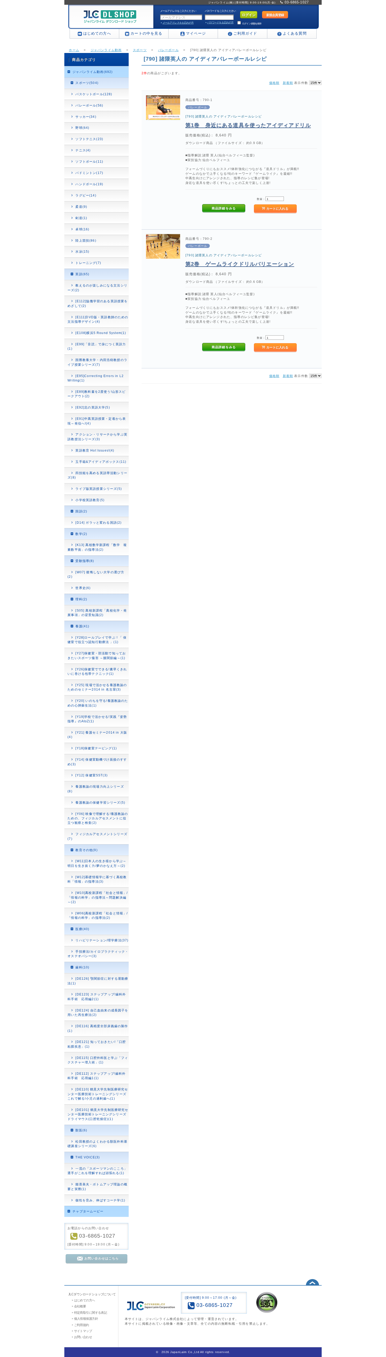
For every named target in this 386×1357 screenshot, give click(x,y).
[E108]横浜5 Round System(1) (100, 333)
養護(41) (82, 626)
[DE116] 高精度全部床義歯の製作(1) (97, 1028)
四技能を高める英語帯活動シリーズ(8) (97, 475)
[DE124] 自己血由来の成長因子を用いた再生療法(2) (97, 1012)
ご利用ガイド (245, 33)
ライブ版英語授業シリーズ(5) (98, 488)
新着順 (288, 82)
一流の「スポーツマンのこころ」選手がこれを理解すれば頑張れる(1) (97, 1171)
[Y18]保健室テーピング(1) (96, 748)
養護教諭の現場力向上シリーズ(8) (95, 789)
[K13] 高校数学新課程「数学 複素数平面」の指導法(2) (97, 547)
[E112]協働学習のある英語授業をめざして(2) (97, 303)
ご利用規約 (81, 1325)
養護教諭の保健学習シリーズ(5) (100, 802)
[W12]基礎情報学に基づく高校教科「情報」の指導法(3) (97, 879)
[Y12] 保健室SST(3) (91, 775)
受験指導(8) (84, 561)
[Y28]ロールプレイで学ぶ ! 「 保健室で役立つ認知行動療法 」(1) (97, 640)
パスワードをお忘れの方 (220, 22)
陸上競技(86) (85, 240)
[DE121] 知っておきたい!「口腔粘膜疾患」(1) (96, 1044)
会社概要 (80, 1306)
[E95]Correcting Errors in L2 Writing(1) (95, 378)
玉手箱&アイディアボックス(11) (100, 461)
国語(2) (81, 511)
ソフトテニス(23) (89, 139)
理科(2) (81, 599)
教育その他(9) (86, 850)
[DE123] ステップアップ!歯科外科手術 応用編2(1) (96, 996)
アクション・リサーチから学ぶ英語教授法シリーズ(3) (97, 437)
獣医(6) (81, 1130)
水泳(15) (82, 251)
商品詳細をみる (224, 208)
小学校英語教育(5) (90, 500)
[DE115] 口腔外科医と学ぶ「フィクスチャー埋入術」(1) (97, 1060)
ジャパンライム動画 (106, 50)
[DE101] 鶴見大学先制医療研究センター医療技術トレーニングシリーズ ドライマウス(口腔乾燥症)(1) (97, 1114)
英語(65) (82, 274)
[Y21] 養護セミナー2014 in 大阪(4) (97, 735)
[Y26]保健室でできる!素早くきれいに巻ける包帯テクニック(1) (97, 671)
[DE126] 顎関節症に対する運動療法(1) (97, 981)
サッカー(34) (85, 116)
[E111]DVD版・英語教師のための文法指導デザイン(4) (97, 319)
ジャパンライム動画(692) (92, 71)
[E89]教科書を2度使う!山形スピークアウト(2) (96, 394)
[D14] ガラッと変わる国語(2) (98, 522)
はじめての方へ (97, 33)
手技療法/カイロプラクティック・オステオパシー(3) (97, 954)
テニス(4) (83, 150)
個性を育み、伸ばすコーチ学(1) (100, 1200)
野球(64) (82, 127)
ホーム (74, 50)
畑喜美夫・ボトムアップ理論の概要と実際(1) (97, 1186)
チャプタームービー (87, 1211)
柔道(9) (81, 206)
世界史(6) (83, 588)
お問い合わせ (83, 1337)
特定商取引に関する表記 (90, 1312)
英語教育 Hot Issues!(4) (94, 450)
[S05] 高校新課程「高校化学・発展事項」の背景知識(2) (97, 613)
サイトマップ (83, 1331)
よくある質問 (295, 33)
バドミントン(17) (89, 172)
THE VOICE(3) (87, 1157)
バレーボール (168, 50)
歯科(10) (82, 967)
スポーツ (140, 50)
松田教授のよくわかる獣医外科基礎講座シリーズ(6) (97, 1144)
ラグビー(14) (85, 195)
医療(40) (82, 929)
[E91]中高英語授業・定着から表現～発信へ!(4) (96, 421)
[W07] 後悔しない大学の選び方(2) (95, 574)
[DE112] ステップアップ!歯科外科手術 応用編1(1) (96, 1076)
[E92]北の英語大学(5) (92, 407)
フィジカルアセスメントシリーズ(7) (97, 836)
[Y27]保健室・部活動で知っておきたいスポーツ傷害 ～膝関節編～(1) (96, 655)
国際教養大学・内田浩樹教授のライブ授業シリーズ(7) (97, 362)
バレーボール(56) (89, 105)
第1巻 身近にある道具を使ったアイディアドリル (248, 125)
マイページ (196, 33)
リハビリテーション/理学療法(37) (101, 940)
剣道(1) (81, 218)
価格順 (274, 82)
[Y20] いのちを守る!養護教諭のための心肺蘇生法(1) (97, 703)
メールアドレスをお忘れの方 (178, 22)
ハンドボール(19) (89, 184)
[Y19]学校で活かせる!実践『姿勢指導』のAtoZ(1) (97, 719)
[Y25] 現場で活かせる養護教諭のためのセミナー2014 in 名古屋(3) (97, 687)
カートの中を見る (146, 33)
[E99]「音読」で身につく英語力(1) (96, 346)
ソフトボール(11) (89, 161)
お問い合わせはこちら (101, 1258)
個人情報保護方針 (86, 1318)
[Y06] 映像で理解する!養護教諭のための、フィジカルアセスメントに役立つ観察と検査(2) (97, 818)
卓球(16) (82, 229)
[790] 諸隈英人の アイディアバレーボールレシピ (223, 116)
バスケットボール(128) (93, 94)
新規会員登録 (275, 15)
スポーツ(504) (86, 82)
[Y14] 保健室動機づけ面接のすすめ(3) (97, 762)
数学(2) (81, 534)
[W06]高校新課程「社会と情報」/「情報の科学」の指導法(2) (97, 915)
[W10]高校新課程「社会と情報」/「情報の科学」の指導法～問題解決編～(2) (97, 897)
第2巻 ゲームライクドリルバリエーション (239, 264)
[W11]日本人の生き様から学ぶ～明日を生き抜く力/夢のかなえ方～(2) (96, 863)
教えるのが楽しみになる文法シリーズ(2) (97, 287)
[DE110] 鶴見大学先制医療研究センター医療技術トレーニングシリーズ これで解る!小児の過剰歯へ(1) (97, 1094)
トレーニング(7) (88, 262)
